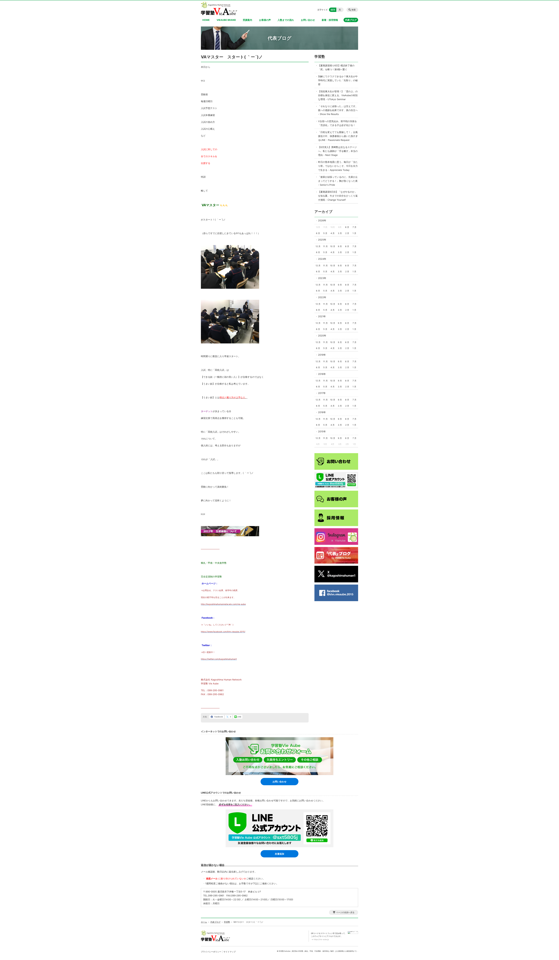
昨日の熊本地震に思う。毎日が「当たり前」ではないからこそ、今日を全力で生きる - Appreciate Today (338, 166)
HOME (206, 19)
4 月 (333, 233)
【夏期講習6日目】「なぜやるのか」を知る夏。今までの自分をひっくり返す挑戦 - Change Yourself (338, 195)
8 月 (347, 227)
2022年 (322, 297)
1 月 (354, 233)
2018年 (322, 374)
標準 (333, 9)
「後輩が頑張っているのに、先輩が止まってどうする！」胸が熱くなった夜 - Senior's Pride (338, 180)
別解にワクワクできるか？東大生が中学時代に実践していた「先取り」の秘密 (338, 80)
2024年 (322, 258)
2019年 (322, 354)
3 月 (340, 233)
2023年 (322, 278)
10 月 (332, 246)
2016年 (322, 412)
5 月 (325, 233)
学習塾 (319, 56)
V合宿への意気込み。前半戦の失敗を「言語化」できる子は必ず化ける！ (337, 123)
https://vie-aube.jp (321, 939)
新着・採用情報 (330, 19)
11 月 (325, 246)
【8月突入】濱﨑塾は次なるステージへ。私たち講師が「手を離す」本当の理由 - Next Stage (338, 151)
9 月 (340, 246)
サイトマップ (229, 951)
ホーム (204, 922)
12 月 (318, 246)
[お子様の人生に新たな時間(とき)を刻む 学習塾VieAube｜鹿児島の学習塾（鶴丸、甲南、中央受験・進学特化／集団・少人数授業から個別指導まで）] (219, 8)
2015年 (322, 431)
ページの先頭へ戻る (345, 912)
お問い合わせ (308, 19)
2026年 (322, 220)
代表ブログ (351, 19)
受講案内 (247, 19)
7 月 (354, 227)
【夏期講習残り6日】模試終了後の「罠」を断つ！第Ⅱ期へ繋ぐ (336, 67)
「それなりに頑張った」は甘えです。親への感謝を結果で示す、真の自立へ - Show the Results (338, 110)
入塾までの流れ (286, 19)
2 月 (347, 233)
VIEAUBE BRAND (226, 19)
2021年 (322, 316)
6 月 (318, 233)
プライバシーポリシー (211, 951)
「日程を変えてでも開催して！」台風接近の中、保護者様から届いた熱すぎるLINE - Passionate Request (338, 136)
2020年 (322, 335)
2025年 (322, 239)
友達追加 (279, 853)
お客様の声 (265, 19)
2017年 (322, 393)
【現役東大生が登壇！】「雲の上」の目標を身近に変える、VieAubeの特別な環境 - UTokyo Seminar (338, 95)
